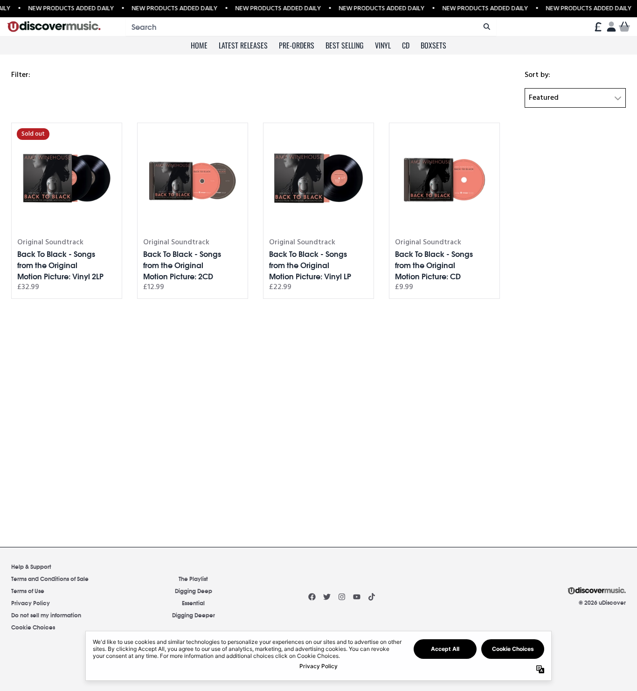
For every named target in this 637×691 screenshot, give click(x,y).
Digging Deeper (193, 614)
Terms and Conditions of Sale (50, 578)
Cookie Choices (33, 626)
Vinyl (383, 45)
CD (405, 45)
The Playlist (193, 578)
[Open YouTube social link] (356, 597)
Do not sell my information (46, 614)
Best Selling (344, 45)
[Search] (486, 26)
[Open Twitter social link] (327, 597)
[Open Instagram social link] (342, 597)
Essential (193, 602)
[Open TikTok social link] (371, 597)
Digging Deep (193, 590)
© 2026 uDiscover (602, 602)
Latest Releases (243, 45)
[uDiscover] (54, 27)
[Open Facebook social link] (312, 597)
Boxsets (433, 45)
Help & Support (31, 566)
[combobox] (311, 26)
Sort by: (537, 75)
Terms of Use (27, 590)
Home (199, 45)
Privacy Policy (30, 602)
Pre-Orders (296, 45)
